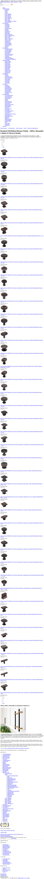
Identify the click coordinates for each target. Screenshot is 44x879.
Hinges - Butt (7, 37)
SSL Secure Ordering (6, 869)
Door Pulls (7, 56)
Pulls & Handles (8, 42)
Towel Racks (7, 82)
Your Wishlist (5, 860)
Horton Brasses (8, 105)
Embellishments (8, 57)
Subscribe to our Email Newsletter (6, 836)
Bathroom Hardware (6, 846)
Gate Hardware (5, 848)
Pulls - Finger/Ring (8, 18)
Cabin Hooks (7, 26)
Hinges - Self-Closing (9, 38)
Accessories (5, 849)
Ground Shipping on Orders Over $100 (8, 1)
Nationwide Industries (9, 115)
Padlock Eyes (7, 41)
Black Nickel (9, 777)
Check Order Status (6, 858)
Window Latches (8, 70)
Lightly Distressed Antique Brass (13, 791)
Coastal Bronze (8, 98)
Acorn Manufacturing (9, 95)
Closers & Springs (8, 28)
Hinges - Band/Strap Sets (9, 35)
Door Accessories (8, 51)
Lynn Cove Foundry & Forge (10, 113)
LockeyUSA (7, 112)
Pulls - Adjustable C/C (9, 803)
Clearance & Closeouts (7, 851)
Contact (4, 871)
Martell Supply (7, 114)
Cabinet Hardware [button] (6, 8)
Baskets (6, 74)
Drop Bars (7, 29)
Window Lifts (7, 71)
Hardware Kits (7, 31)
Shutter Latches (8, 66)
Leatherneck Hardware (9, 110)
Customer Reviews (6, 854)
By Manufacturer (6, 850)
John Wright (7, 109)
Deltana (6, 99)
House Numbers (8, 90)
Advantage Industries (6, 755)
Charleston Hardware (6, 760)
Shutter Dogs (7, 63)
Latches (6, 12)
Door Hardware (5, 844)
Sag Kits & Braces (8, 43)
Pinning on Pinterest (6, 867)
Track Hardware (8, 22)
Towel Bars (7, 80)
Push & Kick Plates (8, 55)
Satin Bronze (9, 795)
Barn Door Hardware (9, 48)
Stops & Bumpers (8, 44)
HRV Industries (8, 106)
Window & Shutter (6, 847)
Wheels (6, 46)
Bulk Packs (7, 25)
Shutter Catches (8, 62)
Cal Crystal (5, 759)
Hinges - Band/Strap (8, 34)
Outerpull (4, 812)
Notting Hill (7, 116)
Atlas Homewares (8, 96)
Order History (5, 859)
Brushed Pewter (10, 782)
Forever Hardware (8, 101)
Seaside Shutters (8, 121)
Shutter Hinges (7, 64)
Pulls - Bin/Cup (8, 800)
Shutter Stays (7, 69)
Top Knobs (7, 124)
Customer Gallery (3, 832)
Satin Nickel (9, 796)
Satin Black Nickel (10, 794)
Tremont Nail (7, 125)
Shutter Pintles (7, 67)
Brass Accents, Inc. (8, 97)
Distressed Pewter (10, 788)
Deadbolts (7, 30)
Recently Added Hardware (5, 835)
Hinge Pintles (7, 33)
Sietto (6, 122)
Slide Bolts (7, 45)
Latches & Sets (7, 40)
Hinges (6, 10)
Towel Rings (7, 81)
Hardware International (9, 104)
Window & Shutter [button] (6, 60)
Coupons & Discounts (7, 852)
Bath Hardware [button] (5, 73)
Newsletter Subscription (7, 862)
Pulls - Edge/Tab (8, 17)
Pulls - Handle (7, 20)
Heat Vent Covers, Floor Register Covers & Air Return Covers (11, 834)
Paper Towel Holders (9, 77)
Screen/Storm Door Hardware (10, 59)
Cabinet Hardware (6, 845)
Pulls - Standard (8, 802)
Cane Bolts (7, 27)
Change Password (6, 861)
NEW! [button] (4, 7)
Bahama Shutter (8, 61)
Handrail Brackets (8, 88)
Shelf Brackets (7, 91)
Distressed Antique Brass (11, 784)
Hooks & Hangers (8, 76)
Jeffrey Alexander (8, 108)
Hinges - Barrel (8, 36)
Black (8, 776)
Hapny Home (7, 103)
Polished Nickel (10, 793)
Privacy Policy (5, 870)
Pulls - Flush (7, 19)
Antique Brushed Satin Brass (12, 775)
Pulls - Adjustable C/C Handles (10, 21)
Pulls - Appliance (8, 13)
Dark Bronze (9, 783)
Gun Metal (9, 790)
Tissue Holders (7, 79)
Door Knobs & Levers (9, 54)
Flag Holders (7, 86)
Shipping (4, 868)
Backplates (7, 9)
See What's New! (6, 853)
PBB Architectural (8, 119)
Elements (6, 100)
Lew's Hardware (8, 111)
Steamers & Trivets (8, 92)
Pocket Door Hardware (9, 58)
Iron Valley (7, 107)
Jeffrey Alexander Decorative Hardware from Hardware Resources (17, 748)
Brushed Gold (9, 780)
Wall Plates (7, 93)
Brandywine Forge (6, 757)
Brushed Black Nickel (11, 779)
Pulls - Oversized (8, 801)
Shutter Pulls (7, 68)
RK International (8, 120)
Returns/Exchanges (6, 863)
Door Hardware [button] (5, 47)
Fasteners (6, 85)
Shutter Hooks (7, 65)
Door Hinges (7, 53)
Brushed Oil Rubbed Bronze (12, 781)
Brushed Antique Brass (11, 778)
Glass (8, 789)
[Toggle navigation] (0, 3)
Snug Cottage (7, 123)
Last (3, 147)
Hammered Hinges (8, 102)
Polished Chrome (10, 792)
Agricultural (7, 24)
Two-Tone (9, 797)
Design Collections (8, 773)
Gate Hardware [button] (5, 23)
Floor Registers (8, 87)
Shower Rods (7, 78)
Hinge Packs (7, 32)
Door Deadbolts (8, 52)
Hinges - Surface (8, 39)
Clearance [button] (4, 126)
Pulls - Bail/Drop (8, 14)
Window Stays (7, 72)
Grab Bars (7, 75)
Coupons (20, 1)
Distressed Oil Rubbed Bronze (12, 787)
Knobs (6, 11)
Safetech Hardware (6, 815)
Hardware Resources (6, 768)
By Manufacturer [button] (6, 94)
